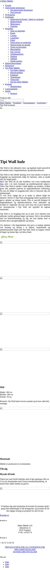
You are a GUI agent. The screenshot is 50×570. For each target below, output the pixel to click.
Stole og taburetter (17, 31)
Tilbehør (13, 59)
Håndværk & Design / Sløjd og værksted (26, 19)
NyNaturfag (10, 15)
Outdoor (13, 56)
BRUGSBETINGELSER (25, 549)
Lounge (13, 35)
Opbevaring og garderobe (20, 42)
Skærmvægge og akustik (20, 45)
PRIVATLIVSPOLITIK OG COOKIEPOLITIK (25, 547)
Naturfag (13, 26)
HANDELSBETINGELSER (25, 552)
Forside (8, 5)
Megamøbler (15, 49)
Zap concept (15, 52)
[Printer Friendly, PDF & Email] (7, 238)
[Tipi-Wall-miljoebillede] (25, 243)
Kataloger (14, 75)
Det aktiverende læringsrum (21, 10)
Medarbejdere (15, 86)
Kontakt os (4, 515)
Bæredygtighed (16, 73)
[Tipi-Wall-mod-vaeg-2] (25, 350)
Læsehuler (14, 38)
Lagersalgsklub (11, 89)
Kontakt (8, 84)
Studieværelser (16, 61)
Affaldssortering (16, 54)
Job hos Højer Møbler (19, 82)
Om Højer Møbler (12, 68)
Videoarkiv (14, 79)
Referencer (9, 66)
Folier (12, 40)
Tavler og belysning (18, 47)
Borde (12, 33)
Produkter (9, 29)
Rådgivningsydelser (13, 63)
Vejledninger (15, 77)
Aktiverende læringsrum (15, 8)
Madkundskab (16, 22)
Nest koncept (15, 12)
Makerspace (15, 24)
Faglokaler (9, 17)
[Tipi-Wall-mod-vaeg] (25, 314)
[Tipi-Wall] (25, 278)
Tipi (1, 184)
